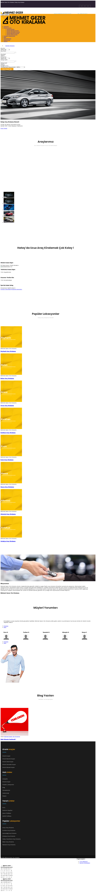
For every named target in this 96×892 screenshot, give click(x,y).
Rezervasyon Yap (7, 69)
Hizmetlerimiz (7, 38)
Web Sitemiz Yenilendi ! (8, 739)
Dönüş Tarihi (4, 59)
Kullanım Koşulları (7, 810)
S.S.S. (3, 807)
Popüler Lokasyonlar (9, 36)
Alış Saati (3, 54)
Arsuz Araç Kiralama (8, 827)
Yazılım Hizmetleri (84, 863)
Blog (5, 37)
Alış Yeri (3, 48)
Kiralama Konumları (16, 289)
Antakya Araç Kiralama (8, 836)
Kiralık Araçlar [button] (8, 28)
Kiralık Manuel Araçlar (13, 30)
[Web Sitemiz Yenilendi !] (14, 735)
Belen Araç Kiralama (8, 842)
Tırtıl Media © (83, 861)
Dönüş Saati (4, 63)
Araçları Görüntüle (6, 289)
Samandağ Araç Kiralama (9, 833)
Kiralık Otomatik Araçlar (13, 32)
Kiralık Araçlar (11, 29)
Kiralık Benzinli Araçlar (13, 33)
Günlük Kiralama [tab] (9, 45)
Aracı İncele (4, 128)
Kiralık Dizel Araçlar (12, 34)
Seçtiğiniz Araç (4, 65)
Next (5, 627)
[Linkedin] (89, 6)
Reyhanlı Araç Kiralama (8, 844)
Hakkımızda (7, 40)
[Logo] (23, 24)
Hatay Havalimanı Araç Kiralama (11, 839)
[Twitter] (83, 6)
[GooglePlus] (86, 6)
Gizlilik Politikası (6, 816)
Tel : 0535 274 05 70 (82, 13)
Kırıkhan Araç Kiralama (8, 830)
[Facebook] (80, 6)
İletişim (6, 41)
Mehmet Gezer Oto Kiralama (12, 736)
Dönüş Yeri (3, 57)
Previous (6, 626)
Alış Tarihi (3, 51)
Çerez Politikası (6, 813)
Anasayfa (6, 26)
